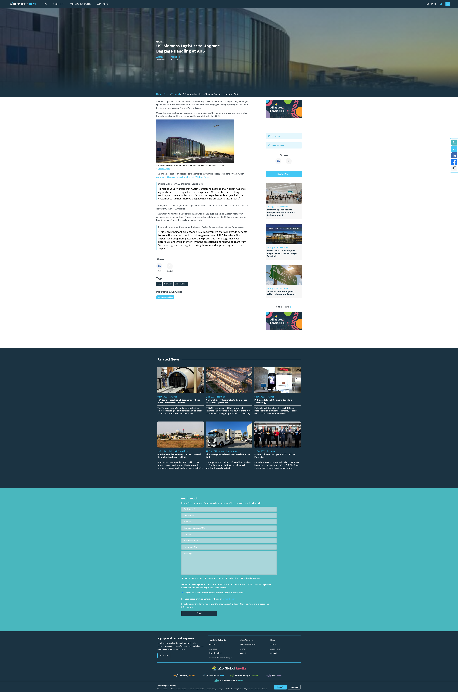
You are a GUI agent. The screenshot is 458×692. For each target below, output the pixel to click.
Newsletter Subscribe (217, 640)
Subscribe (431, 4)
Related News (283, 174)
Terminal (175, 94)
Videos (273, 644)
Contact (273, 653)
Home (159, 94)
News (44, 4)
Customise (294, 687)
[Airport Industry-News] (23, 4)
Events (242, 649)
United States (180, 284)
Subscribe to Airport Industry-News (454, 143)
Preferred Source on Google (220, 657)
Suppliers (58, 4)
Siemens (168, 284)
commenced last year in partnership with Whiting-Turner (183, 177)
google (454, 168)
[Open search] (441, 4)
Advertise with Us (216, 653)
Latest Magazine (246, 640)
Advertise (102, 4)
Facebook (454, 162)
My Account (454, 149)
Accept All (280, 687)
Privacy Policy (228, 599)
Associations (275, 649)
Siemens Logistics (164, 168)
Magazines (213, 649)
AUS (159, 284)
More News (282, 307)
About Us (243, 653)
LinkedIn (454, 155)
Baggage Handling (165, 297)
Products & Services (80, 4)
